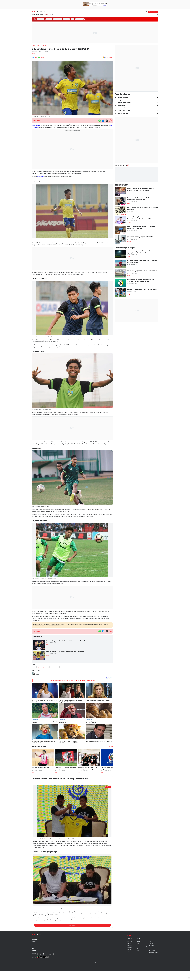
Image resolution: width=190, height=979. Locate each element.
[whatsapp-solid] (99, 121)
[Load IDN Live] (136, 174)
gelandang (40, 176)
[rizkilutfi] (33, 673)
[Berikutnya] (113, 756)
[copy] (110, 120)
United (38, 125)
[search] (146, 12)
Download (34, 957)
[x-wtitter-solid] (107, 121)
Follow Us (34, 953)
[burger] (157, 14)
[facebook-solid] (103, 121)
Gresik (34, 125)
